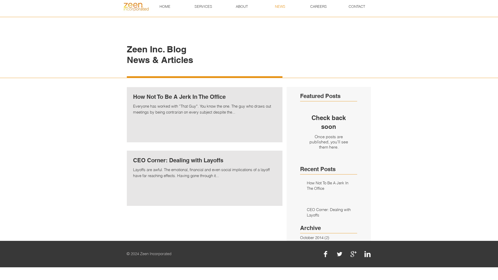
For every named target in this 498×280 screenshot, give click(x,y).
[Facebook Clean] (325, 254)
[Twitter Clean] (339, 254)
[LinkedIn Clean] (367, 254)
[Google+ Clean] (353, 254)
